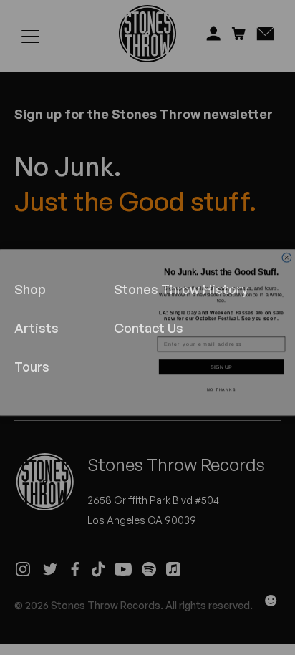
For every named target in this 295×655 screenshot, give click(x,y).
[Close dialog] (286, 253)
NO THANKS (221, 385)
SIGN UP (221, 362)
